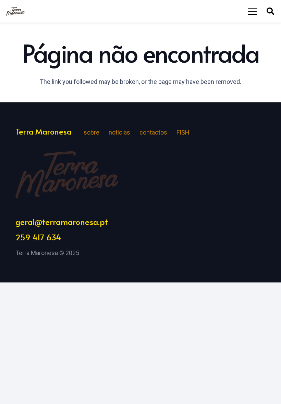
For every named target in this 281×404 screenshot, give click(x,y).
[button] (270, 11)
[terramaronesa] (15, 11)
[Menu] (252, 11)
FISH (183, 132)
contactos (153, 132)
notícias (119, 132)
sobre (91, 132)
